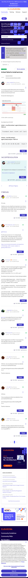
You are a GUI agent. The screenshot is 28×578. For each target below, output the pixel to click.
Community (4, 12)
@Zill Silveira (4, 231)
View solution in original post (8, 172)
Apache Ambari (9, 75)
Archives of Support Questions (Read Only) (12, 61)
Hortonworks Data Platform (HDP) (13, 78)
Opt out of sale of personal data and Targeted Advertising (14, 567)
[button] (25, 87)
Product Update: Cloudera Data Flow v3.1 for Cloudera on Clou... (14, 497)
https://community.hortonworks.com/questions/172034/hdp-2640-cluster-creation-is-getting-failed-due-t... (12, 246)
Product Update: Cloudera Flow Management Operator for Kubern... (12, 491)
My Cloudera (5, 540)
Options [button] (5, 64)
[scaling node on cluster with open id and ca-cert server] (1, 185)
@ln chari (3, 317)
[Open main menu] (26, 18)
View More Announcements (14, 501)
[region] (14, 558)
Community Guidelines (8, 533)
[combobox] (14, 39)
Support (24, 12)
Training (12, 12)
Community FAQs (7, 536)
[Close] (26, 542)
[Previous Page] (10, 442)
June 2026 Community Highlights (10, 481)
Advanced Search (5, 43)
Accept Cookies (14, 574)
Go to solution (21, 69)
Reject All (14, 571)
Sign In (4, 18)
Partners (18, 12)
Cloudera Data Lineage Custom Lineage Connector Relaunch (13, 486)
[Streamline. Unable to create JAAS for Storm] (26, 185)
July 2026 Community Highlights (9, 477)
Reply (23, 151)
